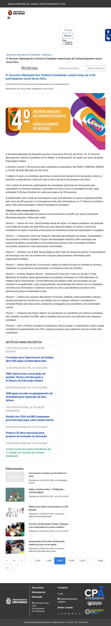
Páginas (69, 42)
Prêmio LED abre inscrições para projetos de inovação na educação (27, 434)
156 (61, 594)
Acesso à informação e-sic (18, 4)
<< (14, 560)
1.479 (82, 560)
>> (7, 568)
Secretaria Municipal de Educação (23, 54)
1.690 (100, 560)
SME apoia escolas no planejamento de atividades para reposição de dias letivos (29, 397)
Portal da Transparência (49, 4)
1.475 (37, 560)
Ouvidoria (34, 4)
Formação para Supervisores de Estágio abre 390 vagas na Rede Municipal (30, 359)
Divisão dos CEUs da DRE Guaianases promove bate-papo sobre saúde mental (29, 418)
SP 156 (62, 4)
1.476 (48, 560)
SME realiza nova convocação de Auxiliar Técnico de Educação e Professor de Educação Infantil (25, 377)
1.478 (71, 560)
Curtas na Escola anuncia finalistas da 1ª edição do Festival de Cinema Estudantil (28, 452)
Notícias (68, 44)
